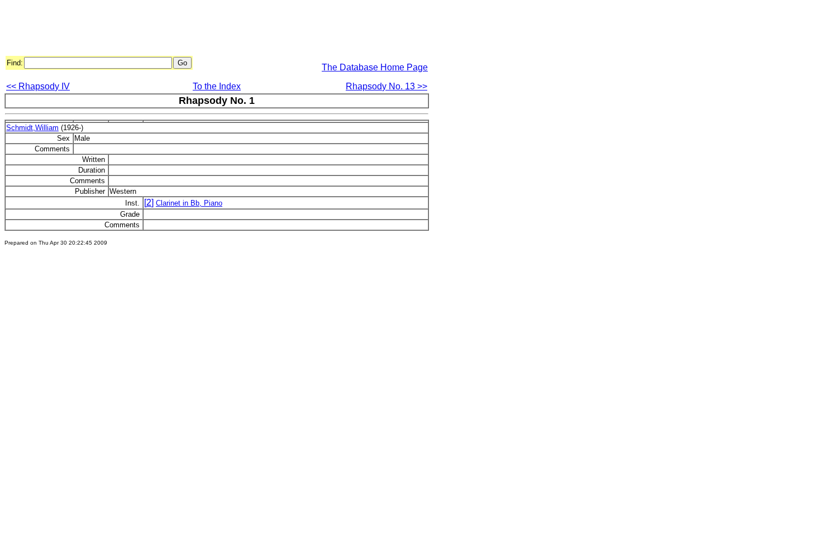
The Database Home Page (375, 67)
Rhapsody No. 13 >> (386, 86)
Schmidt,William (32, 127)
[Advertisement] (207, 29)
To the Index (217, 86)
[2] (149, 202)
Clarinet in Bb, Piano (189, 203)
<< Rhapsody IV (38, 86)
